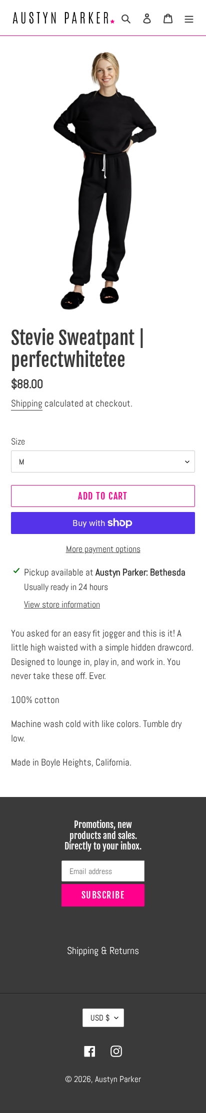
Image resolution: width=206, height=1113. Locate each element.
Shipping (26, 403)
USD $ (100, 1017)
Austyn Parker (118, 1079)
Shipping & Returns (103, 950)
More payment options (103, 548)
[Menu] (189, 17)
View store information (62, 604)
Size (18, 441)
